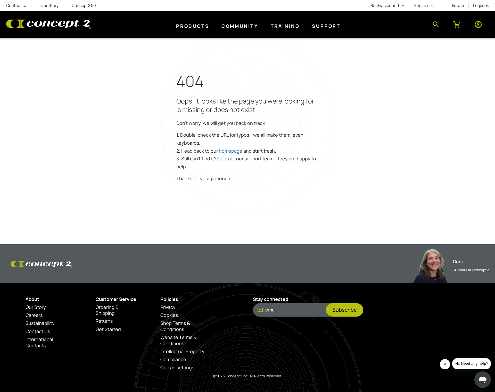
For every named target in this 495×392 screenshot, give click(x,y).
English (424, 5)
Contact (226, 158)
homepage (230, 151)
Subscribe (344, 309)
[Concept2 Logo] (48, 25)
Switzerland (388, 5)
